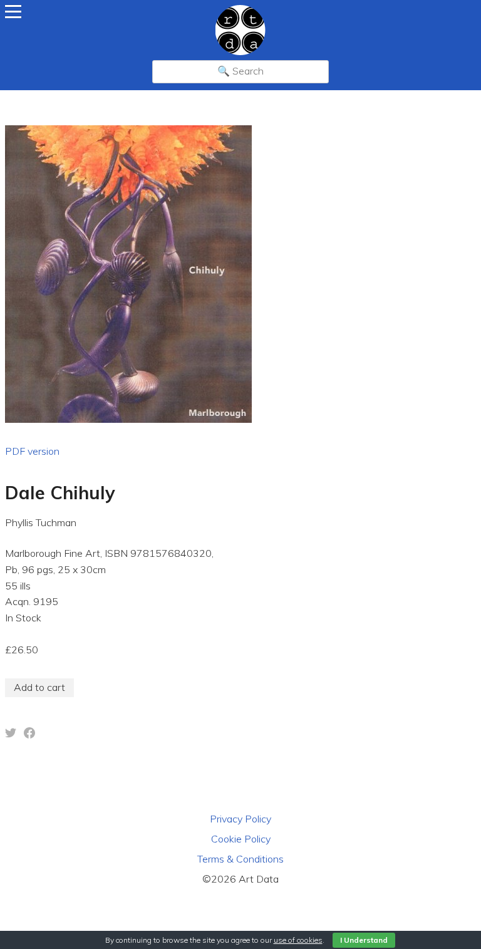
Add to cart (39, 687)
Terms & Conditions (240, 859)
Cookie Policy (241, 838)
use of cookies (298, 940)
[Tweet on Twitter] (10, 735)
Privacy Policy (240, 818)
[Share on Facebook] (29, 735)
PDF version (32, 451)
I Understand (364, 940)
